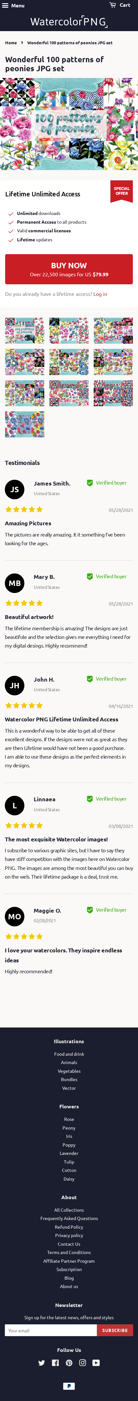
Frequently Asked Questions (69, 1218)
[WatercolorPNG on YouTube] (96, 1364)
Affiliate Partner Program (69, 1261)
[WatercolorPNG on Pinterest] (69, 1364)
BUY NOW (69, 269)
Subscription (69, 1269)
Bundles (69, 1079)
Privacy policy (69, 1235)
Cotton (69, 1170)
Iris (69, 1136)
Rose (69, 1119)
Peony (69, 1127)
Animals (69, 1062)
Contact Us (69, 1244)
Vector (69, 1088)
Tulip (69, 1162)
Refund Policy (69, 1227)
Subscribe (115, 1330)
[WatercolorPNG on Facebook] (55, 1364)
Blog (69, 1278)
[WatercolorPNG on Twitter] (41, 1364)
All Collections (69, 1210)
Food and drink (69, 1054)
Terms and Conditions (69, 1252)
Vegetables (69, 1071)
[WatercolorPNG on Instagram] (82, 1364)
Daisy (69, 1179)
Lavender (69, 1153)
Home (11, 42)
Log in (100, 293)
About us (69, 1286)
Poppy (69, 1144)
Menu (17, 5)
